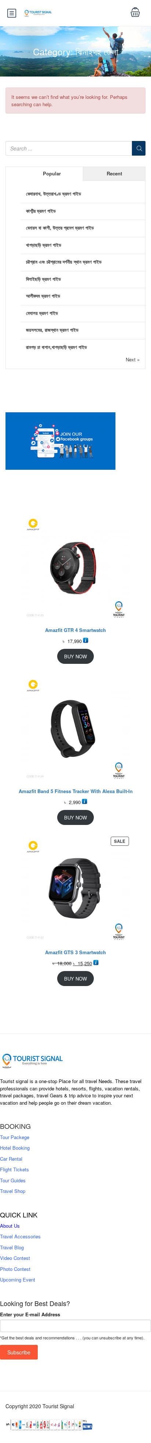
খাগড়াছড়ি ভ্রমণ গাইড (43, 244)
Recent (114, 173)
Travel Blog (12, 1247)
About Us (10, 1225)
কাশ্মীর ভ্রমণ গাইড (41, 210)
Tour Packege (14, 1137)
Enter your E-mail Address (30, 1314)
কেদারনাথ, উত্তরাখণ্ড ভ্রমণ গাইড (53, 193)
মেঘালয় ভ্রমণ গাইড (42, 312)
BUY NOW (75, 656)
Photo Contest (15, 1268)
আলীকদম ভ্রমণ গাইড (43, 295)
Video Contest (15, 1257)
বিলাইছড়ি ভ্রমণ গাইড (43, 278)
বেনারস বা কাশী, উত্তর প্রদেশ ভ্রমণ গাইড (60, 227)
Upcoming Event (17, 1279)
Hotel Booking (15, 1147)
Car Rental (11, 1158)
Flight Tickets (14, 1169)
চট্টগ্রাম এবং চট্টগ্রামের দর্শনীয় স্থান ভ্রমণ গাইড (64, 261)
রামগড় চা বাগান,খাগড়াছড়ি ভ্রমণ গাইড (56, 346)
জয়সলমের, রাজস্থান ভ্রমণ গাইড (52, 329)
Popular (52, 173)
